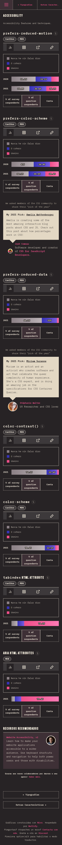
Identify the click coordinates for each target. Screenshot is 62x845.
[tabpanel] (31, 75)
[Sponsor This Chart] (56, 33)
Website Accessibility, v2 (22, 737)
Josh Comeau (10, 251)
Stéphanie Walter (12, 406)
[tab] (10, 47)
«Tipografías (31, 794)
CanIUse (9, 39)
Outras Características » (31, 805)
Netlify (32, 826)
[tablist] (31, 47)
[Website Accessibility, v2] (51, 740)
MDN (22, 39)
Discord (43, 833)
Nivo (39, 822)
